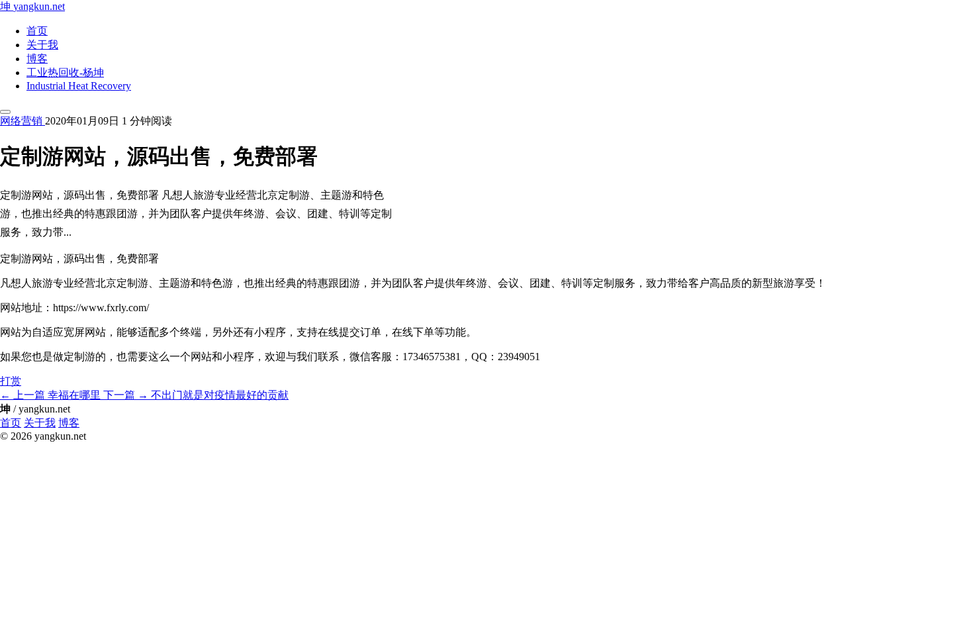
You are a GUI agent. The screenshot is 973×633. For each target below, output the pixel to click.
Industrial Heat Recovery (78, 85)
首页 (37, 30)
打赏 (10, 381)
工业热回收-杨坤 (65, 72)
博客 (37, 58)
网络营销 (22, 120)
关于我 (42, 44)
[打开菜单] (5, 112)
